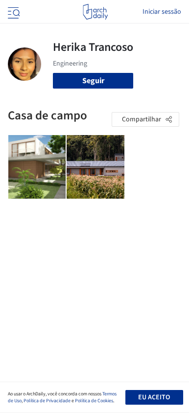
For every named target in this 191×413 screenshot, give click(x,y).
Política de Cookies (94, 400)
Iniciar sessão (162, 11)
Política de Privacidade (47, 400)
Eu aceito (154, 397)
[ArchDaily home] (95, 12)
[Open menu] (13, 12)
